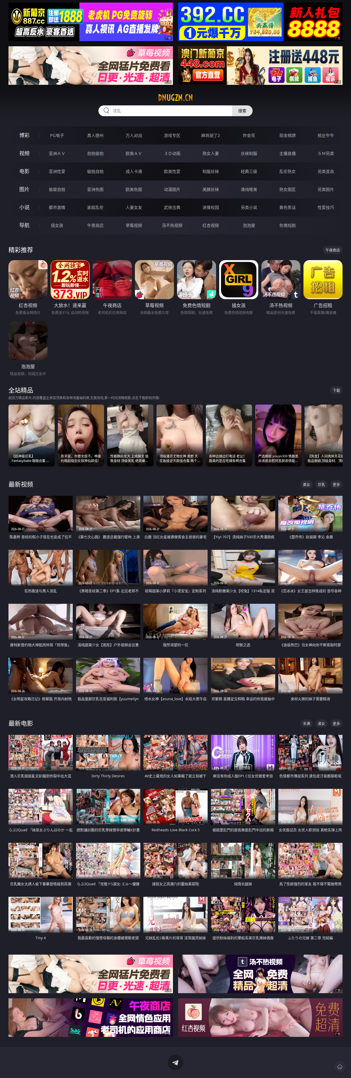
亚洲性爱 (57, 171)
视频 (24, 153)
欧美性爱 (172, 171)
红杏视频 (210, 225)
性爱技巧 (326, 207)
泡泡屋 (249, 225)
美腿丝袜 (210, 189)
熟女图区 (287, 189)
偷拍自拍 (95, 171)
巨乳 (321, 484)
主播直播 (287, 153)
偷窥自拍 (57, 189)
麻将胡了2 (210, 135)
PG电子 (57, 135)
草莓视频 (134, 225)
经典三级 (249, 171)
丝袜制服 (249, 153)
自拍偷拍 (95, 153)
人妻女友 (134, 207)
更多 (336, 484)
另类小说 (249, 207)
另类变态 (326, 171)
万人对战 (134, 135)
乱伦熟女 (287, 171)
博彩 (24, 135)
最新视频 (20, 484)
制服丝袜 (210, 171)
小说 (24, 207)
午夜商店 (95, 225)
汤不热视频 (172, 225)
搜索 (242, 111)
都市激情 (57, 207)
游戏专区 (172, 135)
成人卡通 (134, 171)
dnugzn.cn (175, 98)
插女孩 (57, 225)
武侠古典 (172, 207)
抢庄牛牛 (326, 135)
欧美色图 (134, 189)
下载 (336, 390)
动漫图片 (172, 189)
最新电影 (20, 723)
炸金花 (249, 135)
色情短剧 (287, 225)
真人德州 (95, 135)
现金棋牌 (287, 135)
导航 (24, 225)
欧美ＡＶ (134, 153)
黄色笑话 (287, 207)
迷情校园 (210, 207)
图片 (24, 189)
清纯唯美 (249, 189)
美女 (306, 484)
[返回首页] (340, 1067)
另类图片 (326, 189)
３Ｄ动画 (172, 153)
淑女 (321, 723)
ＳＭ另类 (326, 153)
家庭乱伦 (95, 207)
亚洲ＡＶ (57, 153)
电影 (24, 171)
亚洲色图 (95, 189)
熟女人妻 (210, 153)
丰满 (306, 723)
